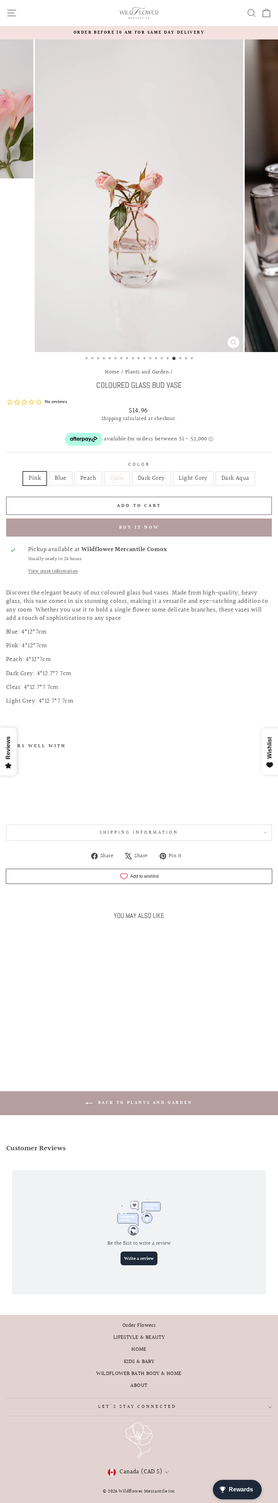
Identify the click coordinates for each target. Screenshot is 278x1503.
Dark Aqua (235, 478)
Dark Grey (151, 478)
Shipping (111, 419)
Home (112, 372)
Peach (88, 478)
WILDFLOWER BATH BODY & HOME (138, 1373)
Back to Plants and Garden (144, 1103)
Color (139, 464)
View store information (53, 571)
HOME (139, 1349)
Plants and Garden (147, 372)
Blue (61, 478)
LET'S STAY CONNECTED (137, 1406)
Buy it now (139, 527)
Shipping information (139, 832)
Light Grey (193, 478)
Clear (117, 478)
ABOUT (138, 1385)
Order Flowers (139, 1325)
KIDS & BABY (139, 1361)
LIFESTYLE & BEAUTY (139, 1337)
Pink (35, 478)
